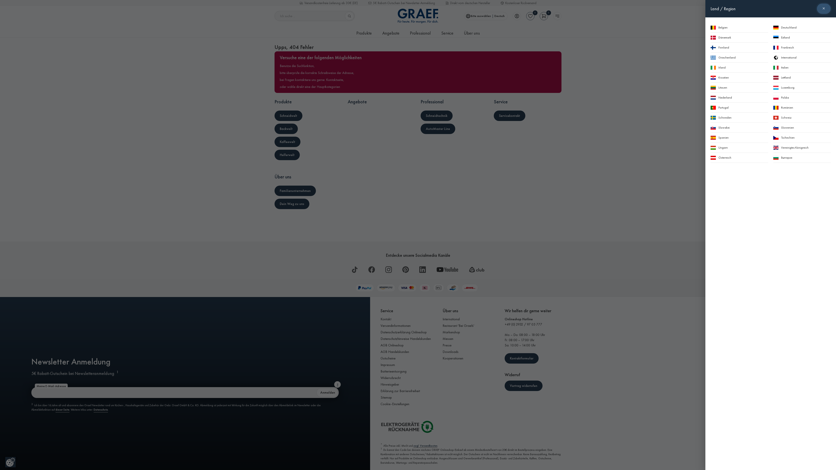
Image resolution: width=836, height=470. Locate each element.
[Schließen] (824, 8)
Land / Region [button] (723, 9)
